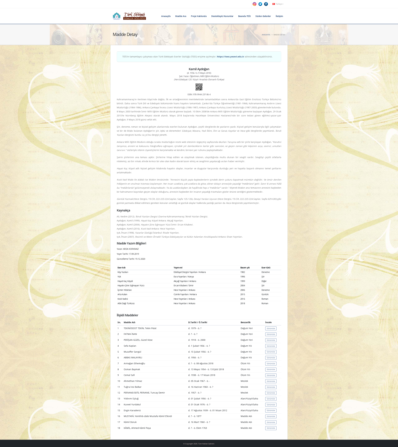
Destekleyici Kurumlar (222, 16)
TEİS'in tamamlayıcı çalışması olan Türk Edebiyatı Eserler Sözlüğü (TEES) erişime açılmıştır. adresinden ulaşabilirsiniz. (197, 56)
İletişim (279, 16)
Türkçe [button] (278, 4)
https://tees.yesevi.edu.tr (230, 56)
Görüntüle (271, 328)
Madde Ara (180, 16)
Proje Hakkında (198, 16)
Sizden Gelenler (263, 16)
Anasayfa (165, 16)
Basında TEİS (244, 16)
